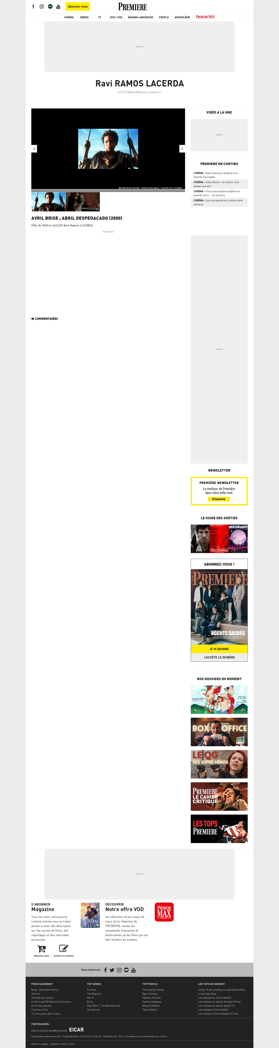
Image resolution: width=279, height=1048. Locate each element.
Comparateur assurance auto (46, 1036)
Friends (91, 989)
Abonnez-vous (78, 6)
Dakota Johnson (151, 997)
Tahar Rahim (149, 1009)
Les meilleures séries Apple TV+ (216, 1005)
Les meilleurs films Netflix (213, 1009)
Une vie (35, 993)
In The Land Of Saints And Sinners (51, 1001)
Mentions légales (40, 1043)
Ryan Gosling (150, 993)
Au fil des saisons (41, 1005)
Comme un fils (39, 1009)
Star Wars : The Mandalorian (103, 1005)
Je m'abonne (219, 649)
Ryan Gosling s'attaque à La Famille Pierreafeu (216, 175)
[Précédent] (34, 149)
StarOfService (110, 1036)
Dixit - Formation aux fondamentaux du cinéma (142, 1036)
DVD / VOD (116, 17)
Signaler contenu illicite (62, 1043)
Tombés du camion (42, 997)
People (164, 17)
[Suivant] (182, 149)
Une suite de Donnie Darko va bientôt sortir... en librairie (217, 193)
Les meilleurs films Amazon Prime (218, 1013)
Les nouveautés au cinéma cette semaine (218, 202)
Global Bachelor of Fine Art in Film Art (82, 1036)
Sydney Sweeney (151, 1001)
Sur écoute (93, 1009)
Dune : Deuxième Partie (45, 989)
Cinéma (69, 17)
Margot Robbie (150, 1005)
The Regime (94, 993)
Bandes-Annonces (140, 17)
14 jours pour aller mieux (45, 1013)
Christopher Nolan (153, 989)
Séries (84, 17)
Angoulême (182, 17)
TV (99, 17)
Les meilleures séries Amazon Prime (219, 1001)
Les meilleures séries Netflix (214, 997)
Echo (90, 1001)
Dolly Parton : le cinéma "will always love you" (216, 184)
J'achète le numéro (219, 657)
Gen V (90, 997)
